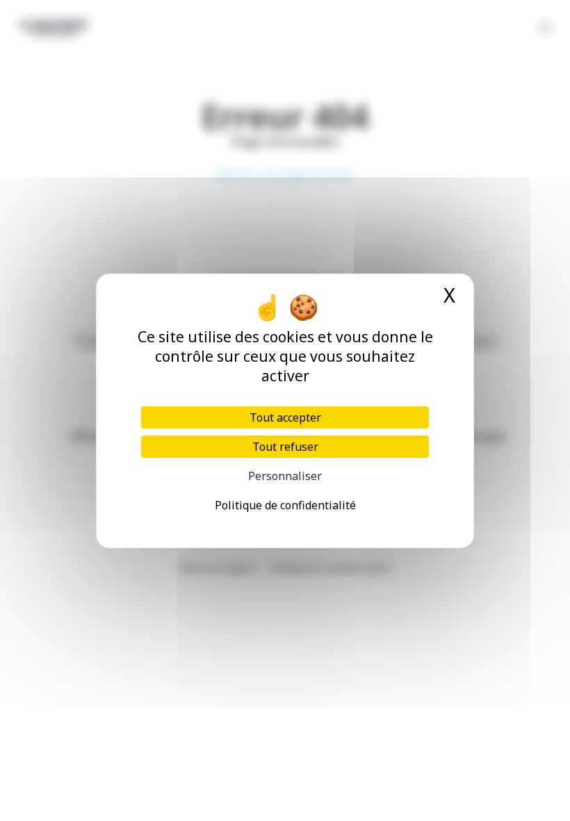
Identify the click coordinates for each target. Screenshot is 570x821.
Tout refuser (285, 446)
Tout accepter (285, 417)
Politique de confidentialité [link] (285, 505)
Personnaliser (285, 476)
